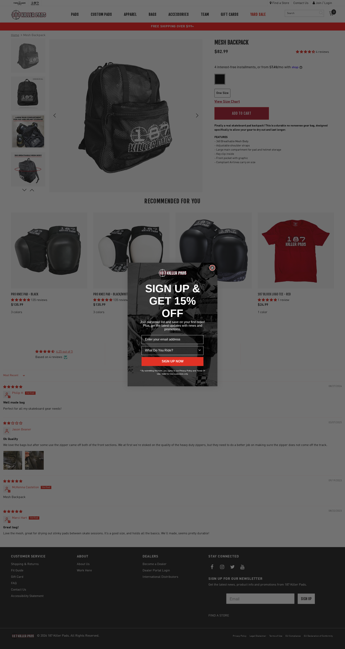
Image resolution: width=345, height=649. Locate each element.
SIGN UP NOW (172, 361)
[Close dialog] (212, 267)
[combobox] (171, 350)
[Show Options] (200, 350)
